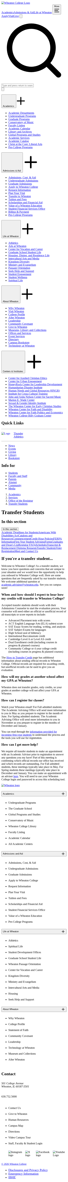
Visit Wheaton (16, 311)
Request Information (19, 189)
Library (12, 455)
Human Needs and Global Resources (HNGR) (34, 390)
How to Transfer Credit (19, 657)
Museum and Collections (22, 1053)
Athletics (13, 242)
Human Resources (18, 1119)
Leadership (14, 320)
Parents (12, 479)
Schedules (41, 544)
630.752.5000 (9, 1096)
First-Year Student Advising (29, 541)
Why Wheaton (16, 308)
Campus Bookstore (18, 342)
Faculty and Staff (17, 476)
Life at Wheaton (43, 12)
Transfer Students (18, 503)
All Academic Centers (20, 844)
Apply (4, 16)
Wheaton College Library (22, 826)
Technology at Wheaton (21, 345)
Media (11, 488)
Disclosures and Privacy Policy (28, 1170)
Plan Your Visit (16, 193)
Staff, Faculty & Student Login (25, 1143)
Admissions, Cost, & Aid (22, 177)
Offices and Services (19, 333)
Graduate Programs (19, 119)
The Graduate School (20, 808)
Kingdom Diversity (19, 261)
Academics (7, 12)
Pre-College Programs (20, 147)
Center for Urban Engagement (25, 381)
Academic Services (18, 137)
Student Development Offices (24, 952)
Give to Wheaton (17, 326)
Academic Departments (21, 112)
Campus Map (15, 1125)
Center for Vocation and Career (25, 249)
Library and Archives (20, 131)
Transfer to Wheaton (19, 196)
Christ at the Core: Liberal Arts (25, 144)
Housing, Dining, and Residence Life (29, 255)
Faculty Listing (16, 125)
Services (13, 497)
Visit (10, 16)
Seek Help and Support (21, 271)
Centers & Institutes (13, 371)
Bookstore (14, 458)
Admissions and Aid (13, 853)
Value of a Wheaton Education (25, 205)
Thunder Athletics (18, 435)
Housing (13, 993)
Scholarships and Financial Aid (25, 202)
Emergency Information (23, 1173)
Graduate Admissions (20, 183)
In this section (10, 529)
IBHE (12, 1177)
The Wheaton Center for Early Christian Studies (34, 406)
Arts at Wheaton (17, 246)
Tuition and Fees (17, 199)
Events (12, 448)
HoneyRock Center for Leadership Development (35, 384)
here (15, 776)
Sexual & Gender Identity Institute (27, 403)
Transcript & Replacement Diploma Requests (31, 546)
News (11, 445)
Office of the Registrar (20, 500)
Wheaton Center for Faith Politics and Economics (35, 412)
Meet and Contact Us (26, 551)
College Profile (16, 314)
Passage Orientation (19, 267)
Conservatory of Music (21, 122)
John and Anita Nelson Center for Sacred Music (34, 396)
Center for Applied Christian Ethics (27, 378)
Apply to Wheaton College (23, 186)
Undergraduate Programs (22, 116)
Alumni (12, 482)
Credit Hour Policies (42, 538)
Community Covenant (20, 323)
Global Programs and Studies (24, 134)
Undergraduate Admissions (23, 180)
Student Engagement (19, 274)
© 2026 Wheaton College (14, 1164)
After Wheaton (16, 317)
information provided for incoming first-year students (29, 733)
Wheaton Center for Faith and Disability (30, 409)
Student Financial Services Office (26, 208)
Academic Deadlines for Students (19, 532)
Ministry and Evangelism (22, 264)
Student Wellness (17, 277)
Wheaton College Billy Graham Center (29, 415)
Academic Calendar (19, 128)
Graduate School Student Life (24, 252)
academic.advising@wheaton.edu (19, 584)
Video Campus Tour (19, 1137)
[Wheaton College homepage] (15, 2)
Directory (13, 339)
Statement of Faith (18, 1030)
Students (13, 472)
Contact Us (14, 1107)
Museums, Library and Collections (27, 330)
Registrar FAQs (27, 544)
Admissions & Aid (24, 12)
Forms (48, 541)
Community (14, 485)
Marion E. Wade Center (21, 400)
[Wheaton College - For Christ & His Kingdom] (10, 785)
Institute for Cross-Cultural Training (28, 393)
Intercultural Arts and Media (23, 258)
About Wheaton (11, 301)
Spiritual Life (15, 280)
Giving (12, 451)
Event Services (16, 336)
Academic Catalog (18, 141)
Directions (14, 1131)
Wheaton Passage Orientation (24, 964)
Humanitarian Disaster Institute (25, 387)
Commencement (22, 538)
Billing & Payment (18, 211)
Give (16, 16)
